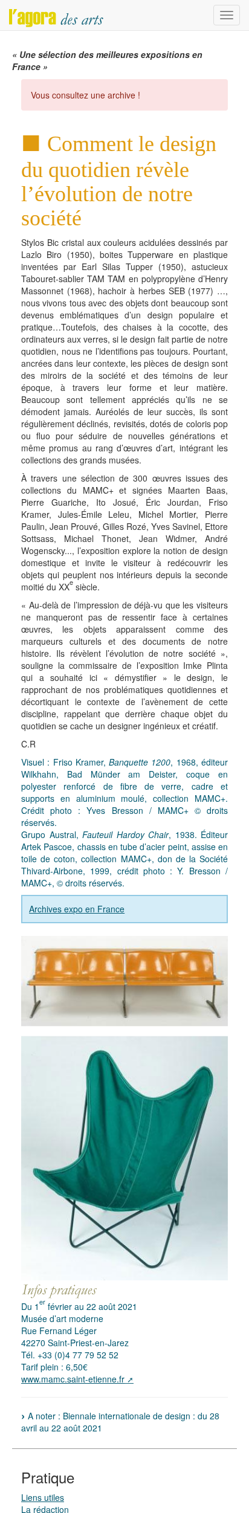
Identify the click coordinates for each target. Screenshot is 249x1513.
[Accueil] (56, 15)
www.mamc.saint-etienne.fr (72, 1379)
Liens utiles (42, 1497)
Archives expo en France (76, 909)
